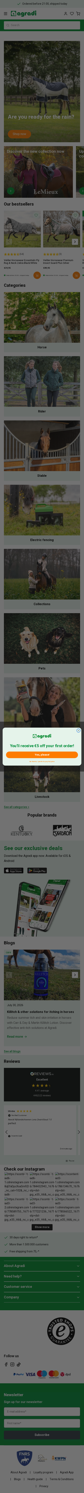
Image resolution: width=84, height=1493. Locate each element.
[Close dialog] (78, 730)
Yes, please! (42, 755)
